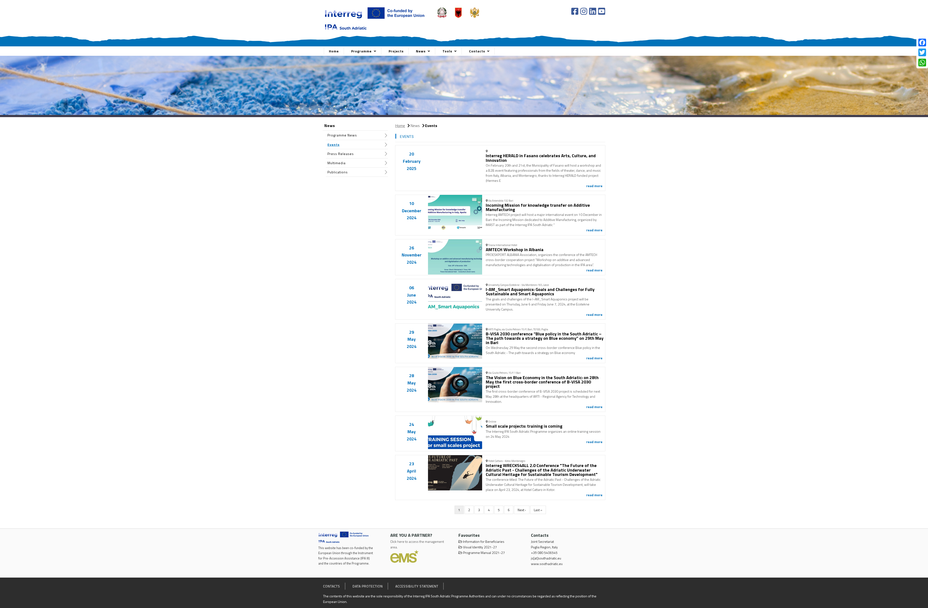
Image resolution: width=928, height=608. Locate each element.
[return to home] (344, 536)
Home (334, 51)
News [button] (421, 51)
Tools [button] (447, 51)
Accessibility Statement (416, 586)
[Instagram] (584, 11)
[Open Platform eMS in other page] (404, 556)
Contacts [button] (477, 51)
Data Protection (368, 586)
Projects (396, 51)
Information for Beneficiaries (483, 541)
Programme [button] (362, 51)
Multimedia (336, 162)
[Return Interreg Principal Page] (374, 17)
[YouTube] (601, 11)
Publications (337, 172)
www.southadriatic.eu (547, 563)
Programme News (342, 135)
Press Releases (340, 153)
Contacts (331, 586)
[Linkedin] (593, 11)
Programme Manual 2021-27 (483, 552)
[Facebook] (575, 11)
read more (594, 185)
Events (333, 144)
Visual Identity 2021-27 (479, 547)
